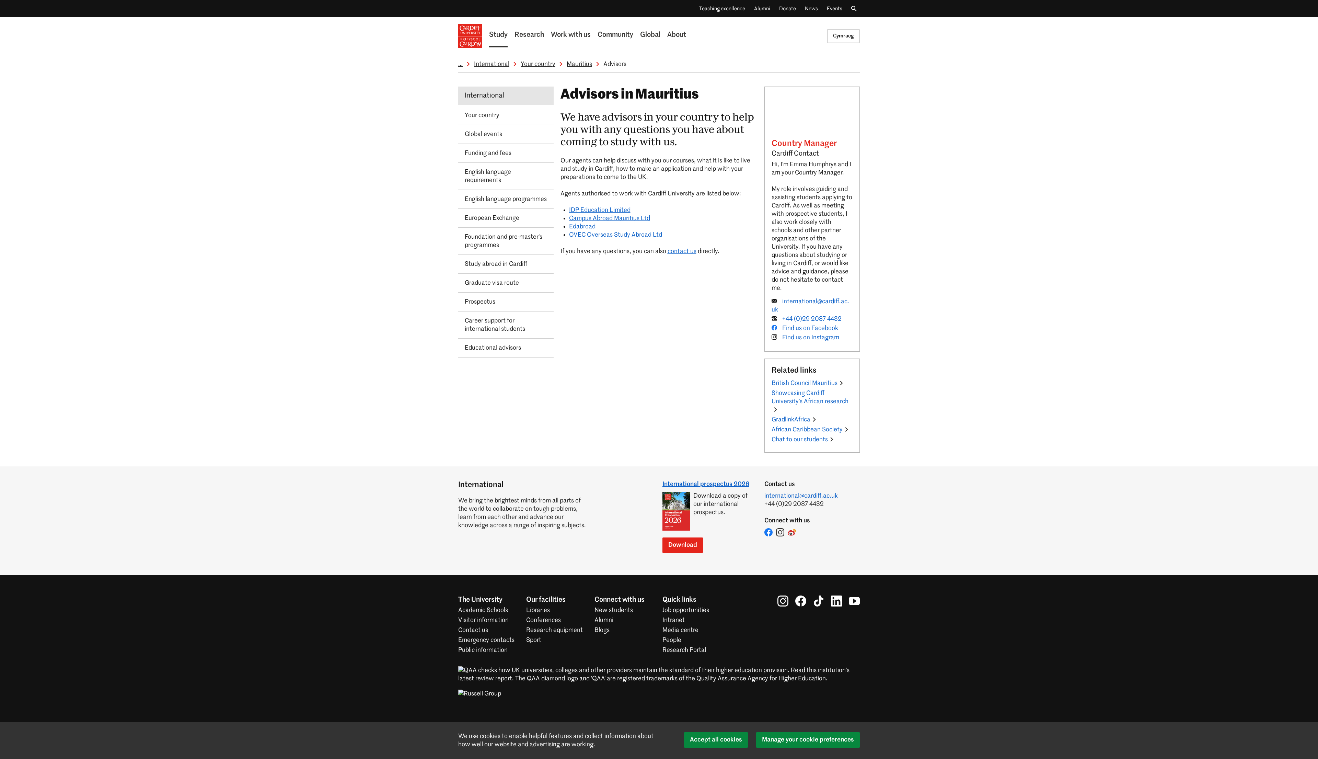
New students (613, 610)
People (671, 640)
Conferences (543, 620)
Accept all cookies (716, 740)
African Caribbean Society (807, 430)
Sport (533, 640)
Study (498, 35)
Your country (538, 64)
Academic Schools (483, 610)
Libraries (538, 610)
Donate (787, 8)
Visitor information (483, 620)
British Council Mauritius (804, 383)
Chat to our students (800, 440)
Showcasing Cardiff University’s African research (810, 397)
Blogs (602, 630)
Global (650, 35)
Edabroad (582, 227)
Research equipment (554, 630)
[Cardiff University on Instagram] (782, 601)
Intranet (673, 620)
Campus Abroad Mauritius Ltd (609, 218)
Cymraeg (843, 35)
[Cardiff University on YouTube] (854, 601)
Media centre (680, 630)
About (676, 35)
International (491, 64)
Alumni (762, 8)
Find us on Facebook (810, 328)
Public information (483, 650)
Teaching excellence (722, 8)
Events (834, 8)
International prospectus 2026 (705, 484)
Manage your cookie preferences (808, 740)
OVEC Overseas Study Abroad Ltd (615, 235)
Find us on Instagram (810, 338)
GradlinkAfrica (791, 420)
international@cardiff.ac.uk (801, 496)
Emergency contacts (486, 640)
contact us (682, 251)
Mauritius (579, 64)
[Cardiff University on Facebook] (800, 601)
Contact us (473, 630)
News (811, 8)
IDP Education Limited (600, 210)
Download (682, 545)
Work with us (571, 35)
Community (615, 35)
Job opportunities (685, 610)
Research (529, 35)
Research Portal (684, 650)
